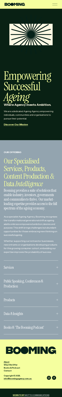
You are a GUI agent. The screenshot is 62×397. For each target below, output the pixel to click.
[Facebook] (54, 378)
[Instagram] (49, 378)
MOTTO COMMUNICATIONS (31, 395)
